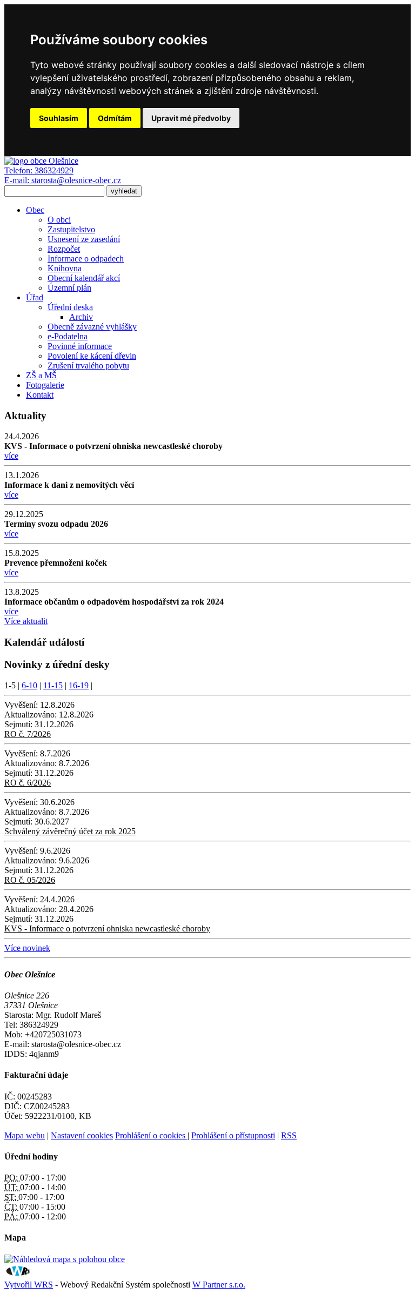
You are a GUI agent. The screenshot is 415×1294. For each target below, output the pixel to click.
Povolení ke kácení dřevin (92, 355)
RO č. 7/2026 (27, 734)
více (11, 455)
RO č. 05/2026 (29, 879)
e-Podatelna (68, 336)
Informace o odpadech (86, 258)
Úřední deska (70, 307)
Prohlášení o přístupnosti (233, 1135)
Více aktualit (26, 621)
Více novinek (27, 948)
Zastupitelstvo (71, 229)
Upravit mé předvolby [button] (191, 118)
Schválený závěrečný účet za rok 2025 (70, 831)
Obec (35, 209)
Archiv (81, 316)
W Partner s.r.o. (218, 1284)
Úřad (34, 297)
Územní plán (69, 287)
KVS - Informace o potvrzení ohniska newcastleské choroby (107, 928)
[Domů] (41, 160)
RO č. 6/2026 (27, 782)
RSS (289, 1135)
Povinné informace (80, 346)
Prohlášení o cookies (151, 1135)
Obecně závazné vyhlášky (92, 326)
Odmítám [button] (115, 118)
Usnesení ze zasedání (84, 239)
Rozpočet (64, 248)
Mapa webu (24, 1135)
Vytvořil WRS (28, 1284)
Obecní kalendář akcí (84, 278)
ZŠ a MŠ (41, 375)
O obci (59, 219)
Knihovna (65, 268)
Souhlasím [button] (58, 118)
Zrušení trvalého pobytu (88, 365)
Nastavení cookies (82, 1135)
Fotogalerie (45, 385)
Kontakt (39, 394)
